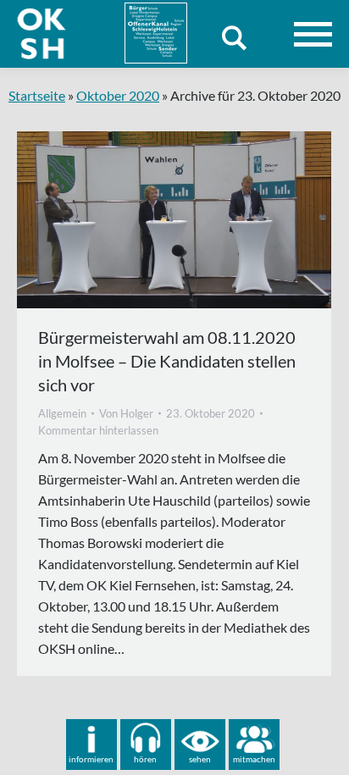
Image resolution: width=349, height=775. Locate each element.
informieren (91, 759)
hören (145, 759)
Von (126, 413)
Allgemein (62, 413)
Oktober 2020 (117, 95)
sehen (200, 759)
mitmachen (254, 759)
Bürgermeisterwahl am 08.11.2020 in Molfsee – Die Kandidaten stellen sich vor (167, 361)
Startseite (36, 95)
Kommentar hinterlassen (98, 430)
